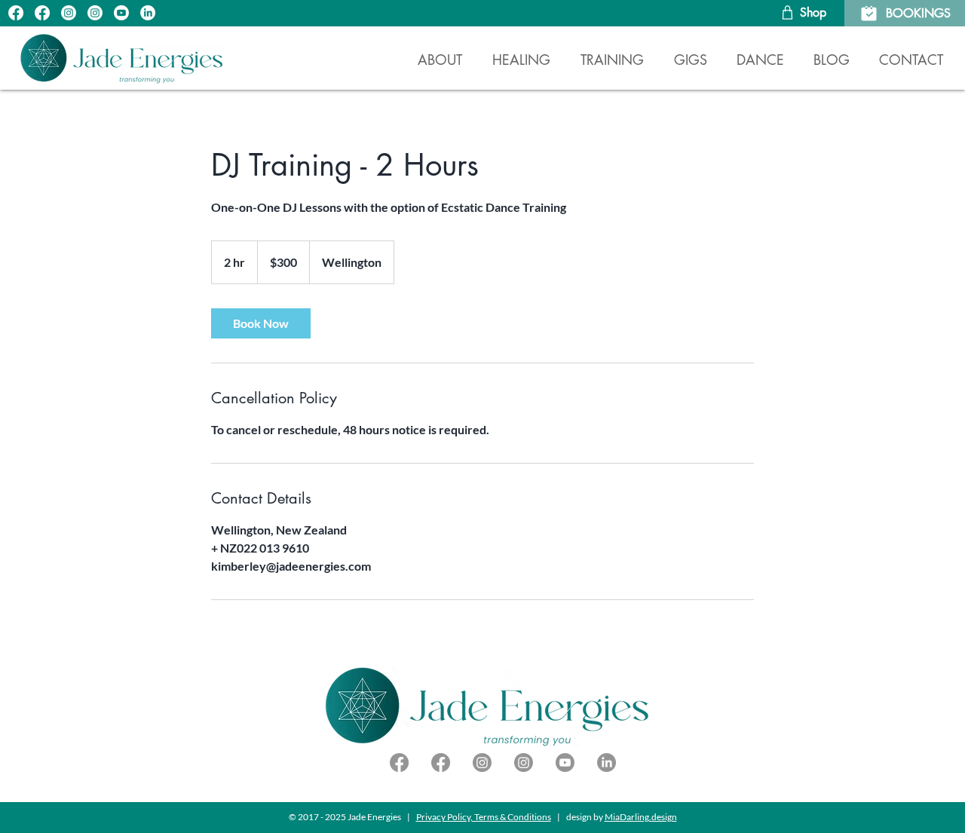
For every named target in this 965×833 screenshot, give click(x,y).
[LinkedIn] (147, 12)
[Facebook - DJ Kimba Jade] (399, 762)
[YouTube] (121, 12)
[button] (521, 53)
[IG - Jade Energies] (68, 12)
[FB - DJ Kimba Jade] (42, 12)
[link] (261, 323)
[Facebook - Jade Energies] (440, 762)
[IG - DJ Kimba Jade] (95, 12)
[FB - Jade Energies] (15, 12)
